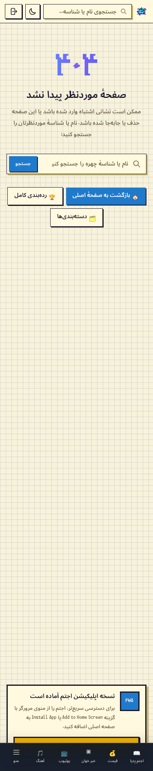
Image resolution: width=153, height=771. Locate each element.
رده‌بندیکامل (34, 196)
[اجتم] (141, 11)
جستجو (23, 164)
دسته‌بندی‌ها (76, 217)
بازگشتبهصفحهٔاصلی (106, 196)
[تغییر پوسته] (32, 11)
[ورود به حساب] (13, 11)
